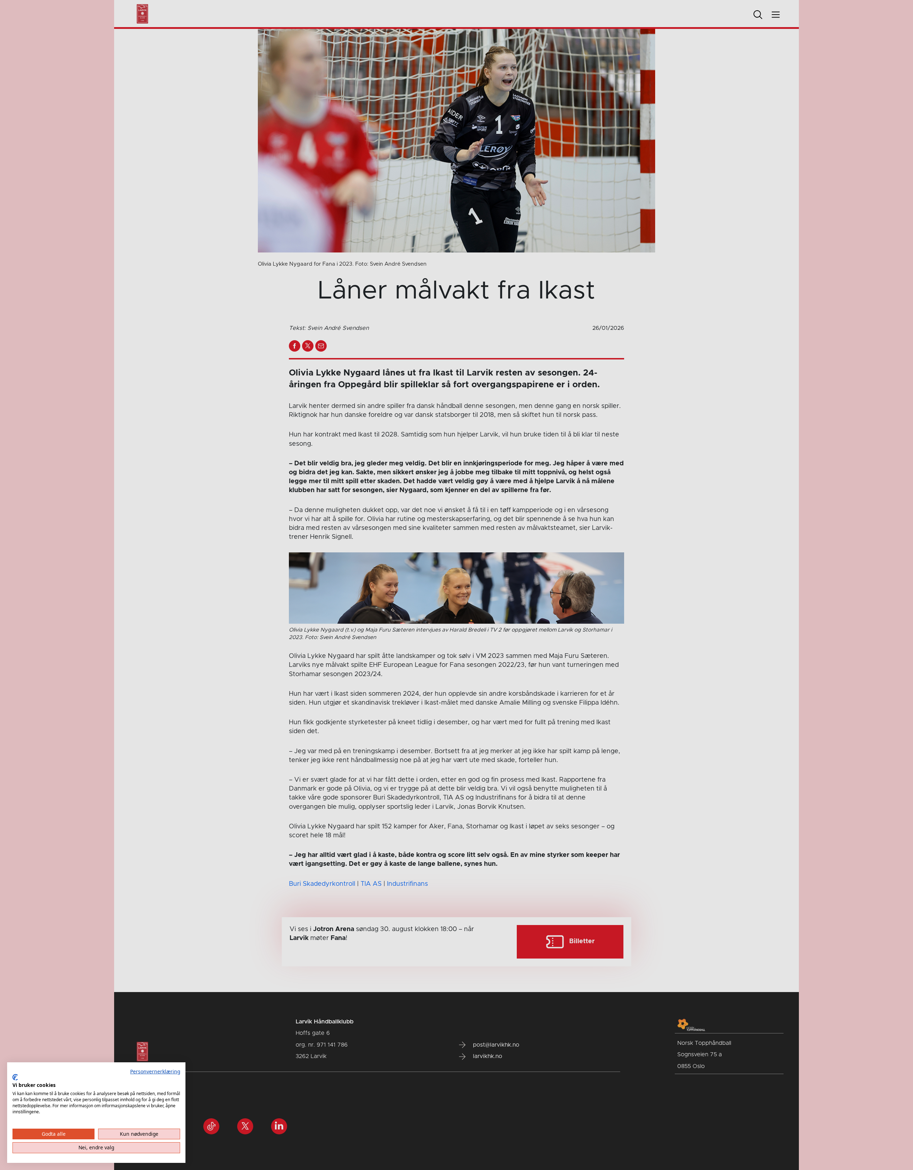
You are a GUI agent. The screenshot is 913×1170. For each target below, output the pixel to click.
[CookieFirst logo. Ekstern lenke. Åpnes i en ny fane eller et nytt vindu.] (15, 1077)
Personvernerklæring (155, 1071)
